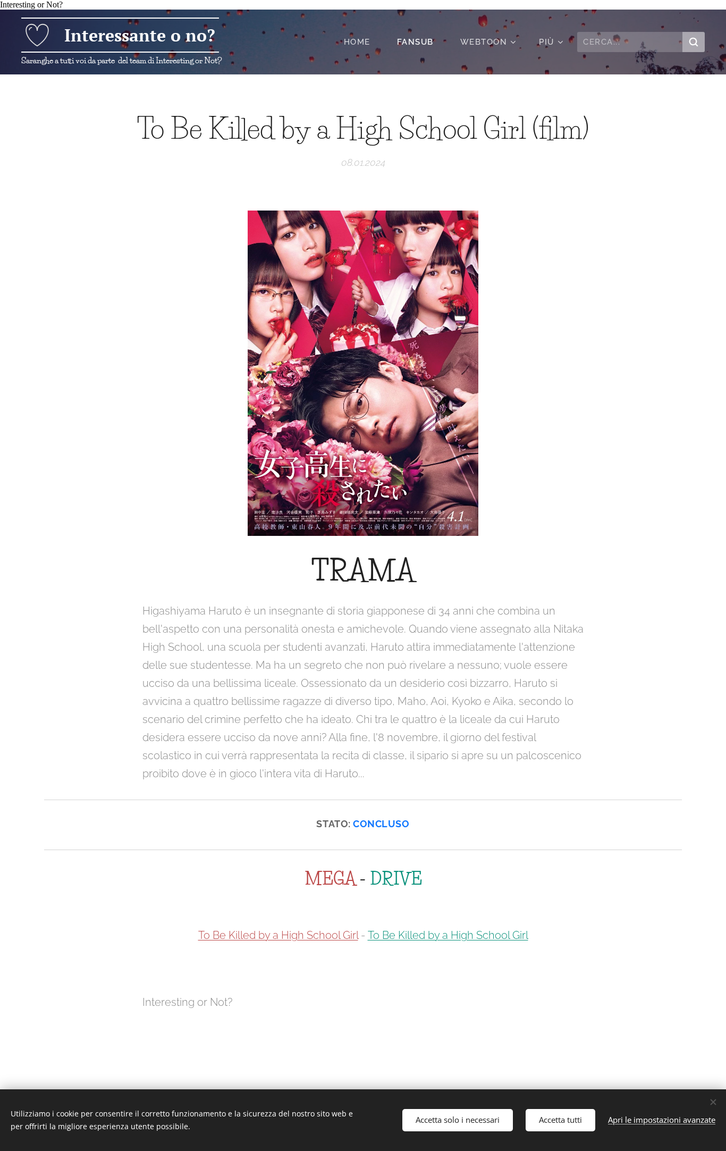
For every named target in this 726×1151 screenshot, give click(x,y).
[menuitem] (362, 42)
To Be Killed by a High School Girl (278, 935)
